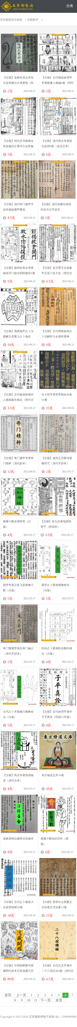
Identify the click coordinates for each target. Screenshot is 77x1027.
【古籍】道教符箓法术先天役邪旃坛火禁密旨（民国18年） (18, 80)
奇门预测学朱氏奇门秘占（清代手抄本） (18, 651)
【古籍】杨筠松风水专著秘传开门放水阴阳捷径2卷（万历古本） (19, 270)
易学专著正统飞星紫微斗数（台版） (18, 587)
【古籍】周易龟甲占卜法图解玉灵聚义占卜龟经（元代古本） (18, 334)
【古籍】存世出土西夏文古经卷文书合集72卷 (56, 904)
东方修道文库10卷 (52, 775)
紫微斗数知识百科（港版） (54, 841)
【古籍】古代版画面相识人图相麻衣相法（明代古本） (18, 397)
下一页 (45, 1000)
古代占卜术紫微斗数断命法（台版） (18, 714)
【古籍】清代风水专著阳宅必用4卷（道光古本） (56, 143)
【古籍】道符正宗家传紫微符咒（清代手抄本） (56, 460)
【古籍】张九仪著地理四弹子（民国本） (56, 524)
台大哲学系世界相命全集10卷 (56, 397)
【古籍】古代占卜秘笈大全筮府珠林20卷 (18, 904)
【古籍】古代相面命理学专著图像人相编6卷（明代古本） (57, 80)
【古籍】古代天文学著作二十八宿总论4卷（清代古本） (57, 968)
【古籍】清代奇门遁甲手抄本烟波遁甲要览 (18, 207)
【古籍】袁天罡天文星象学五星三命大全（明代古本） (56, 270)
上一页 (21, 995)
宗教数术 (32, 19)
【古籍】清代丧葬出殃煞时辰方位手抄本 (56, 207)
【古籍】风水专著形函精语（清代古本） (18, 778)
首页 (7, 995)
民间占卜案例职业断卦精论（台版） (56, 651)
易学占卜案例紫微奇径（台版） (55, 587)
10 (28, 1000)
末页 (58, 1000)
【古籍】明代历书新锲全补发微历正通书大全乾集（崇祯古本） (18, 143)
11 (35, 1000)
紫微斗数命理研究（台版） (17, 524)
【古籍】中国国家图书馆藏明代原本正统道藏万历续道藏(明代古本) (18, 968)
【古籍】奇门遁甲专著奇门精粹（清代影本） (18, 460)
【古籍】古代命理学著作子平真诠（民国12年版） (56, 714)
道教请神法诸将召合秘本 (18, 838)
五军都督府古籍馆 (11, 19)
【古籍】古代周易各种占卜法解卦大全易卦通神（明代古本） (56, 334)
